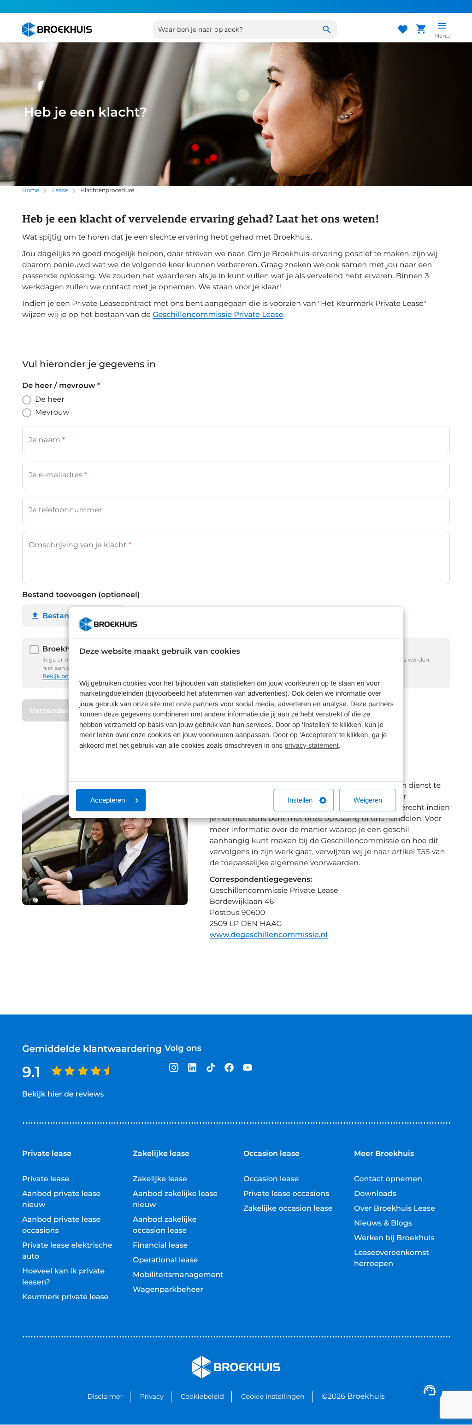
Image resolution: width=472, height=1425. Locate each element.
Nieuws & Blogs (383, 1223)
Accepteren (107, 800)
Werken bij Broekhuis (394, 1238)
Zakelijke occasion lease (288, 1208)
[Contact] (429, 1390)
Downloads (375, 1194)
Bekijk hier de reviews (63, 1094)
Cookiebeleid (202, 1396)
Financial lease (160, 1245)
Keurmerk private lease (65, 1297)
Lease (60, 190)
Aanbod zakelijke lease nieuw (175, 1199)
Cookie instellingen (273, 1396)
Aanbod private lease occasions (61, 1225)
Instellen (300, 800)
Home (30, 190)
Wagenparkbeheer (168, 1289)
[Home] (57, 29)
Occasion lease (271, 1179)
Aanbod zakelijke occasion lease (164, 1225)
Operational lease (165, 1260)
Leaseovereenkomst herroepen (391, 1258)
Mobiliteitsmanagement (178, 1275)
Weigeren (368, 800)
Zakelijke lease (160, 1179)
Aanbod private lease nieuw (61, 1199)
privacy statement (311, 746)
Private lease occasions (286, 1194)
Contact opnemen (388, 1179)
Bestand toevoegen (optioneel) (81, 595)
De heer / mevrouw (61, 386)
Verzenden (50, 710)
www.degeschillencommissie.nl (269, 935)
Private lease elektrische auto (67, 1251)
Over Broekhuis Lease (394, 1208)
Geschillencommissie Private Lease (218, 315)
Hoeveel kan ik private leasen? (63, 1277)
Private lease (45, 1179)
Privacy (151, 1396)
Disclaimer (105, 1396)
